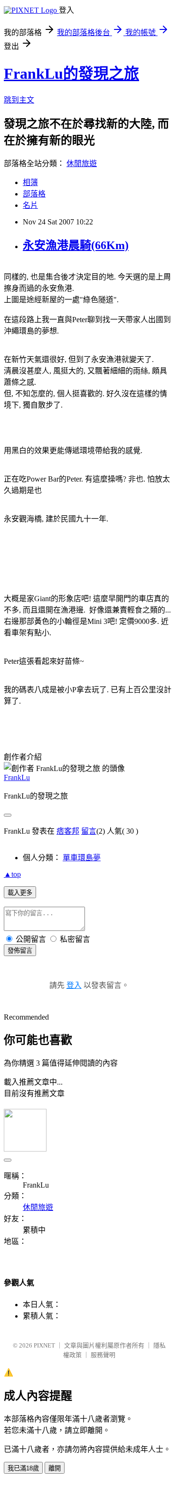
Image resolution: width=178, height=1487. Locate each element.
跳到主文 (19, 100)
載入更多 (20, 892)
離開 (54, 1468)
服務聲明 (103, 1354)
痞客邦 (67, 831)
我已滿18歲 (23, 1468)
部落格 (34, 194)
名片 (30, 205)
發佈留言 (20, 950)
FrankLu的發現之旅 (71, 73)
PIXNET (44, 1345)
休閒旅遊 (81, 163)
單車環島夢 (82, 858)
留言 (88, 831)
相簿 (30, 182)
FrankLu (17, 777)
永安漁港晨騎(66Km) (76, 245)
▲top (12, 874)
